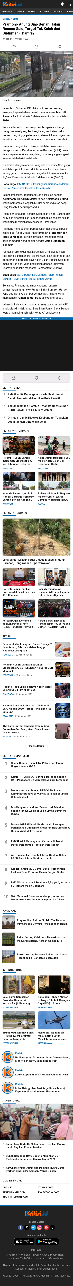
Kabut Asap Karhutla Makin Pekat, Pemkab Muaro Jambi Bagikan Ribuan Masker (35, 1146)
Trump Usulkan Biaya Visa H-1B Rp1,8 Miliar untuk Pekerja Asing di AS (18, 1036)
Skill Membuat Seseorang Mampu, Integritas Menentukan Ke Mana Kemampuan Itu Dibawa (38, 898)
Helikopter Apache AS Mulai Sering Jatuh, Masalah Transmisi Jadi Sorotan (52, 1037)
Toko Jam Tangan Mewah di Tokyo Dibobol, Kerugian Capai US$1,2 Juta (54, 1000)
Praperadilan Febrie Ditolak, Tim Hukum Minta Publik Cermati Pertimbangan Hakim (42, 922)
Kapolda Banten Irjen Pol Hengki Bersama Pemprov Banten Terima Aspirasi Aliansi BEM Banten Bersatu (18, 500)
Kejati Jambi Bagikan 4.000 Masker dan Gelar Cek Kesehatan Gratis (54, 461)
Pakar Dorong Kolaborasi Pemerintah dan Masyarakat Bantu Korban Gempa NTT (41, 939)
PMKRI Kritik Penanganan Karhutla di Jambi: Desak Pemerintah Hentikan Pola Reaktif (35, 396)
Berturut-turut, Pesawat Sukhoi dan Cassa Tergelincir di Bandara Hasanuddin (42, 956)
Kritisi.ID (6, 19)
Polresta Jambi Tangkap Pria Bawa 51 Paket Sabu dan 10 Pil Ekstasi (19, 592)
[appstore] (24, 1241)
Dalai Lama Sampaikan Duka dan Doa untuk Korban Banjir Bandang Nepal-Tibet (16, 1001)
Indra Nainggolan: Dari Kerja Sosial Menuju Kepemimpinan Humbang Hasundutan (40, 1090)
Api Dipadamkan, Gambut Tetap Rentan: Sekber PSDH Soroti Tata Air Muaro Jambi (38, 408)
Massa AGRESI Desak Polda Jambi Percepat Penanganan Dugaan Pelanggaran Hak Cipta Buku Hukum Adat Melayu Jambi (40, 828)
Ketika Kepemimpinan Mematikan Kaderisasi (41, 1074)
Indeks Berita (36, 746)
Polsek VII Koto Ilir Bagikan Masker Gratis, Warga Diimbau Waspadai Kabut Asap (54, 498)
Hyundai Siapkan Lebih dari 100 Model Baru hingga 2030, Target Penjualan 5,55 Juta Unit (27, 709)
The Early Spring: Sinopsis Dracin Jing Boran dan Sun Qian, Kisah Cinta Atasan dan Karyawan (26, 729)
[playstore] (47, 1241)
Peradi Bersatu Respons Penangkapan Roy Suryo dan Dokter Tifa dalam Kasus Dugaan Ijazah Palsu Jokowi (54, 625)
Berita (15, 19)
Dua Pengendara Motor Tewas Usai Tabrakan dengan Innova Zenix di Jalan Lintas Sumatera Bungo (38, 811)
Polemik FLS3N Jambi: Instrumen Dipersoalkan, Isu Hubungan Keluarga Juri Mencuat (17, 462)
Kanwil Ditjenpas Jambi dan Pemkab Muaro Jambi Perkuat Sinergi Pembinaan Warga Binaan (35, 1169)
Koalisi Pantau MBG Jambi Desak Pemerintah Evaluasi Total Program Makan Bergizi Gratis (38, 870)
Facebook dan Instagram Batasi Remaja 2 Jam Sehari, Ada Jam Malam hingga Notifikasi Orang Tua (27, 647)
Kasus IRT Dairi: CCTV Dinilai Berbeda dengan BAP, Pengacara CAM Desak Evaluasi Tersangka (39, 778)
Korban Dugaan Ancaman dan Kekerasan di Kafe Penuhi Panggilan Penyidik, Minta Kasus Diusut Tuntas (18, 625)
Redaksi (16, 100)
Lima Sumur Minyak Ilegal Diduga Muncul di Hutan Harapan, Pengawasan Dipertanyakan (34, 561)
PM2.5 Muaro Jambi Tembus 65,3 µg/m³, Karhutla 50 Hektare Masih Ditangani (40, 884)
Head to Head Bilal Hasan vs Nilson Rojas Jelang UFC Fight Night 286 (27, 688)
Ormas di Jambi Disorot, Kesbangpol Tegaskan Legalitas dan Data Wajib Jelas (38, 419)
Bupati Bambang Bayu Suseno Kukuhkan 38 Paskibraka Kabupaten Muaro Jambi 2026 (32, 1157)
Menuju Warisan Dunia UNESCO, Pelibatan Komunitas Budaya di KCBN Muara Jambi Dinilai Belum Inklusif (39, 794)
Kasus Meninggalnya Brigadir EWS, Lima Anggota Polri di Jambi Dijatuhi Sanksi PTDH (54, 594)
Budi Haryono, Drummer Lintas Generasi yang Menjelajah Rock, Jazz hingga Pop (42, 1059)
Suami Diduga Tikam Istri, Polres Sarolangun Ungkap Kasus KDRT (37, 765)
